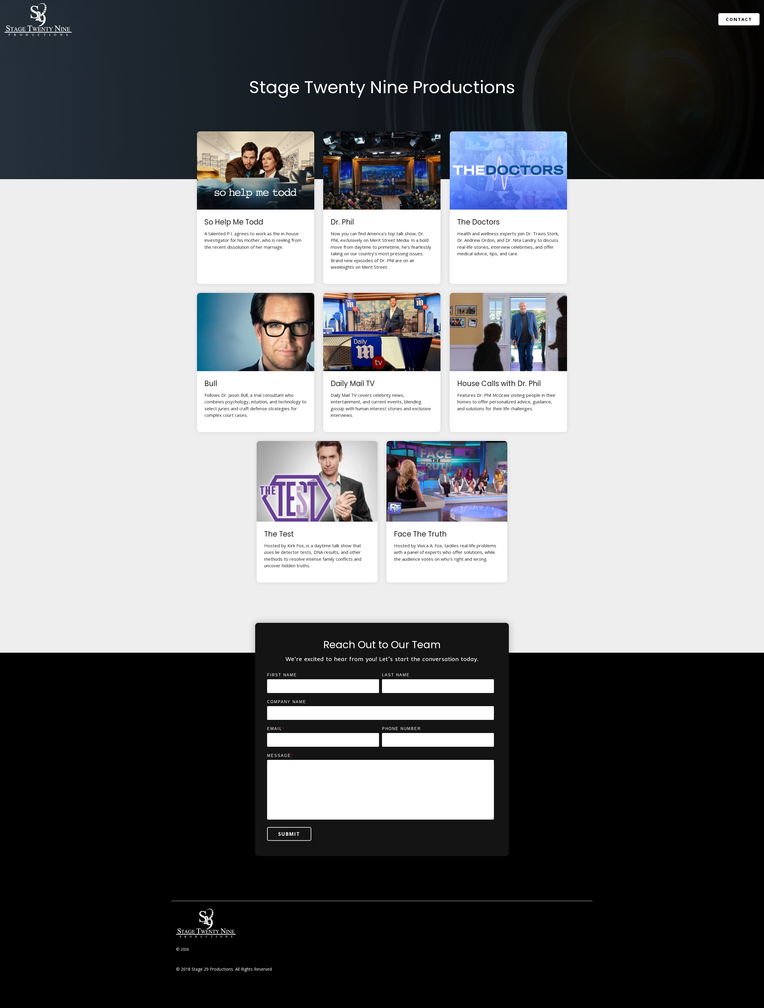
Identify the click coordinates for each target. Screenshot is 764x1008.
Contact (739, 19)
